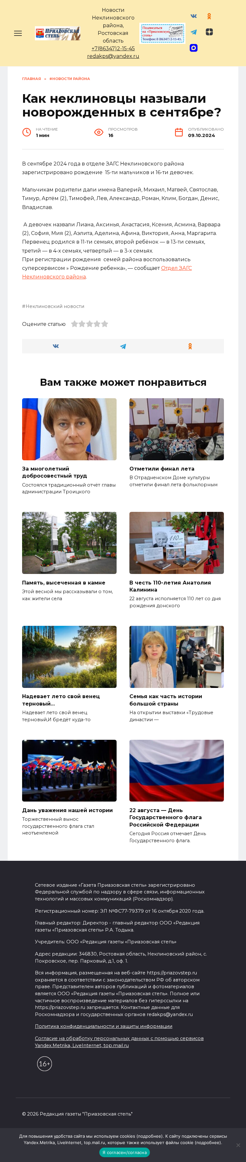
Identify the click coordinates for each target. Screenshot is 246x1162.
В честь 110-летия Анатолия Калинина (170, 586)
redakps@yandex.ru (113, 56)
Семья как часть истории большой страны (165, 699)
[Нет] (238, 1145)
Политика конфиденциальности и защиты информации (103, 1026)
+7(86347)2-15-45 (113, 48)
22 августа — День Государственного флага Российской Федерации (165, 817)
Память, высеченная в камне (63, 582)
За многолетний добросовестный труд (54, 472)
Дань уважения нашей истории (67, 810)
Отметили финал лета (161, 469)
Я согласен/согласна (124, 1152)
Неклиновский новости (55, 306)
